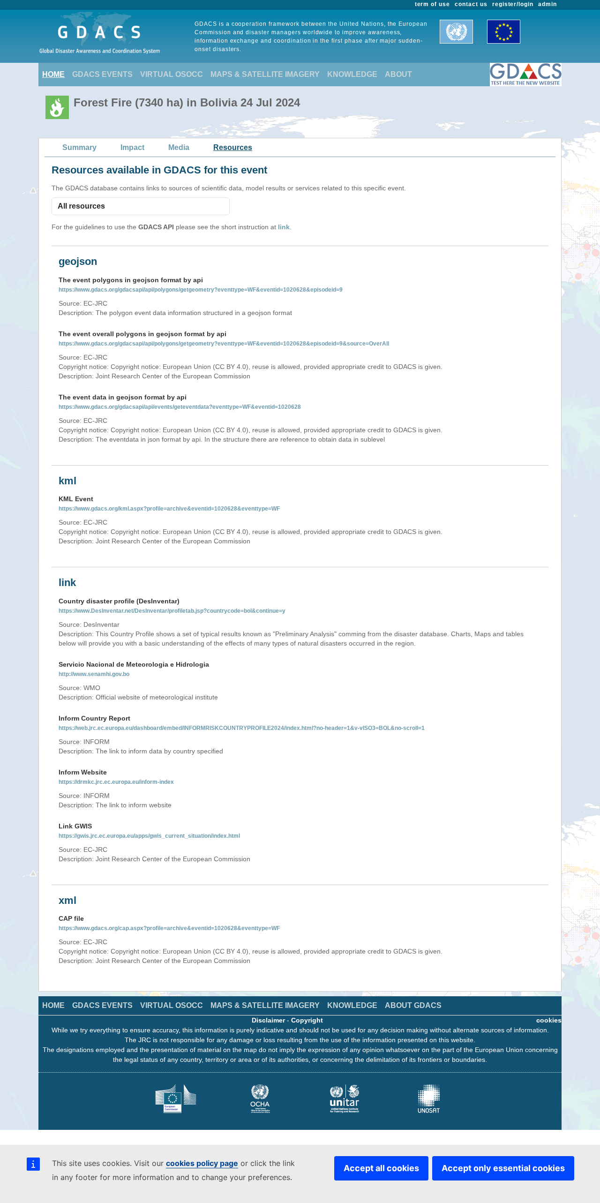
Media (178, 147)
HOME (53, 74)
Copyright (307, 1020)
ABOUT (398, 74)
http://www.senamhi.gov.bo (94, 674)
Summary (79, 147)
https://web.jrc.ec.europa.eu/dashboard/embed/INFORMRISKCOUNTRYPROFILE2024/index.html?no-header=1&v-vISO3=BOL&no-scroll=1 (242, 728)
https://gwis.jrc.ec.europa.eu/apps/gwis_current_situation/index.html (149, 836)
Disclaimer (268, 1020)
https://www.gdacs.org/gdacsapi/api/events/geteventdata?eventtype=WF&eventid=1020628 (180, 407)
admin (547, 4)
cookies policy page (202, 1163)
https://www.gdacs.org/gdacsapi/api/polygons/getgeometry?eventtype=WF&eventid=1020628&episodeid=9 (201, 289)
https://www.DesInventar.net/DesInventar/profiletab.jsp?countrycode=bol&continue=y (172, 611)
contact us (471, 4)
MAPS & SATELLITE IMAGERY (265, 74)
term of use (432, 4)
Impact (132, 147)
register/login (512, 4)
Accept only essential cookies (503, 1168)
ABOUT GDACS (413, 1005)
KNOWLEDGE (352, 74)
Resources (232, 147)
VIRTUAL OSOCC (171, 74)
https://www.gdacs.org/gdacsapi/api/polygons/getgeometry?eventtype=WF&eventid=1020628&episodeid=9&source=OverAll (224, 343)
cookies (549, 1020)
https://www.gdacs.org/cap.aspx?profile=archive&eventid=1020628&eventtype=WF (169, 928)
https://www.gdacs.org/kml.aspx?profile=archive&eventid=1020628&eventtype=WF (169, 508)
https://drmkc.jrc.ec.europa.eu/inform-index (116, 782)
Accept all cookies (381, 1168)
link (284, 227)
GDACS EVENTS (102, 74)
